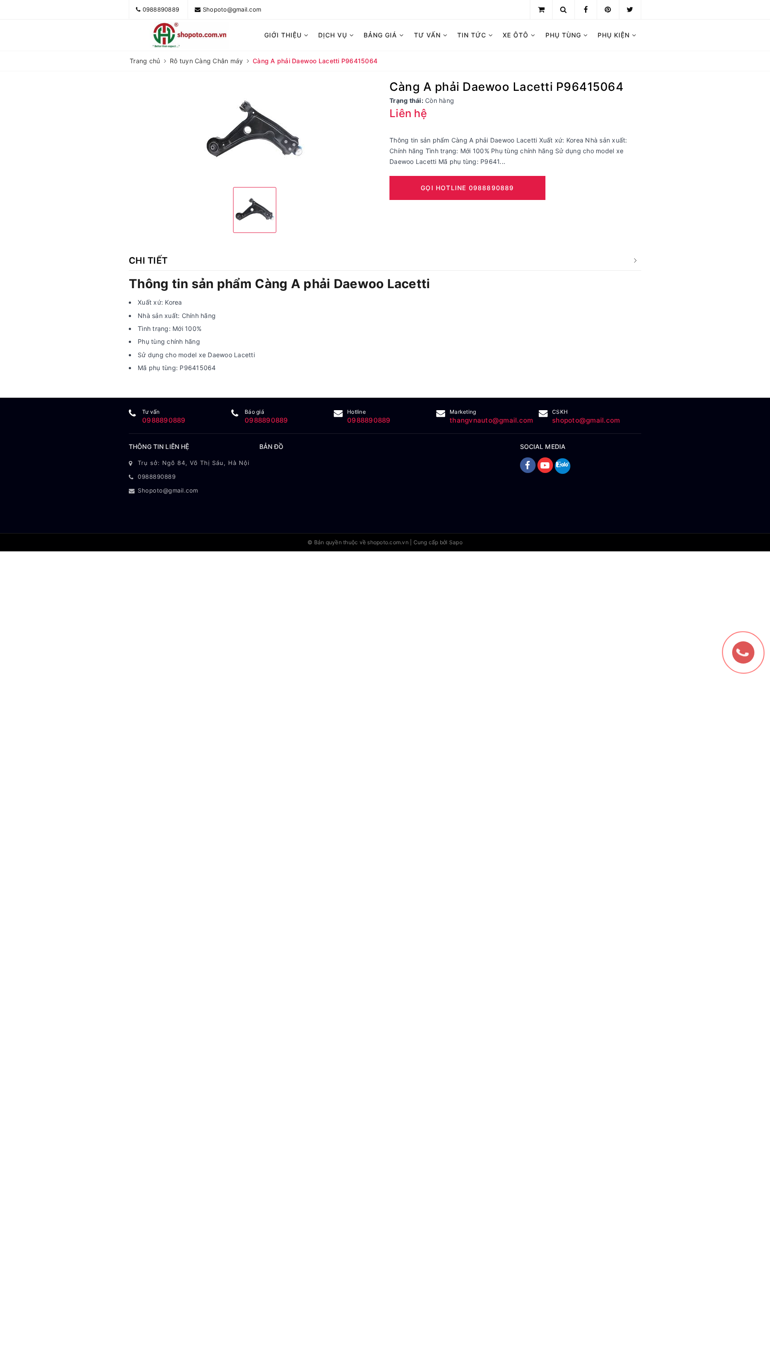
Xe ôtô (517, 35)
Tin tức (472, 35)
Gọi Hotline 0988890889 (467, 188)
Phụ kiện (615, 35)
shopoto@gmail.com (586, 420)
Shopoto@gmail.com (232, 9)
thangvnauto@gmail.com (491, 420)
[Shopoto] (189, 35)
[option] (255, 130)
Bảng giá (381, 35)
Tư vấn (428, 35)
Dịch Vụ (333, 35)
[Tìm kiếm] (563, 9)
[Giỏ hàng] (541, 9)
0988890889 (161, 9)
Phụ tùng (564, 35)
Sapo (456, 542)
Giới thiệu (284, 35)
